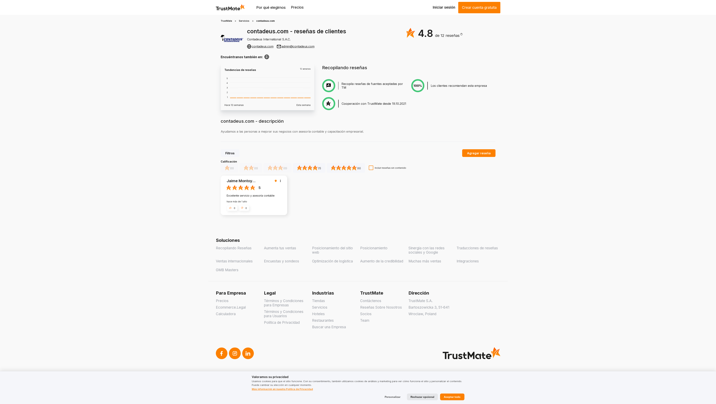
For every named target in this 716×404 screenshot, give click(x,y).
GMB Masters (227, 270)
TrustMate (226, 20)
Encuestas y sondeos (281, 261)
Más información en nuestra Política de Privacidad (282, 389)
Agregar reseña (479, 153)
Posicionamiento (373, 248)
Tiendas (318, 301)
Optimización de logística (332, 261)
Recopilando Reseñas (234, 248)
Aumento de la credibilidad (381, 261)
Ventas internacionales (234, 261)
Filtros (230, 153)
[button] (449, 35)
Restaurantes (323, 320)
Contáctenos (370, 301)
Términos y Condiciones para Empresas (283, 303)
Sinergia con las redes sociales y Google (426, 250)
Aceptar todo (452, 396)
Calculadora (226, 314)
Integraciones (468, 261)
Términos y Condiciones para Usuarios (283, 314)
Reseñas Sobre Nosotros (381, 307)
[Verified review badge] (276, 181)
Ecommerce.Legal (231, 307)
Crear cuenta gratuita (479, 7)
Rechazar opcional (422, 396)
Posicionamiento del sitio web (332, 250)
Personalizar (392, 396)
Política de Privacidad (282, 322)
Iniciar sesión (444, 7)
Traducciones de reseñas (477, 248)
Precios (297, 7)
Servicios (244, 20)
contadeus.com (262, 46)
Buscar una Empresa (329, 327)
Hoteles (318, 314)
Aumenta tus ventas (280, 248)
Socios (366, 314)
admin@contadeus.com (298, 46)
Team (364, 320)
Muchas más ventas (424, 261)
